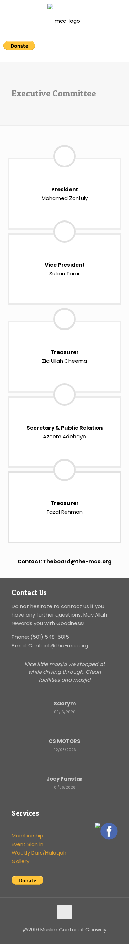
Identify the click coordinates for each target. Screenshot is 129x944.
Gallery (20, 861)
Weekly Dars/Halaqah (39, 852)
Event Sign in (27, 844)
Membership (27, 835)
